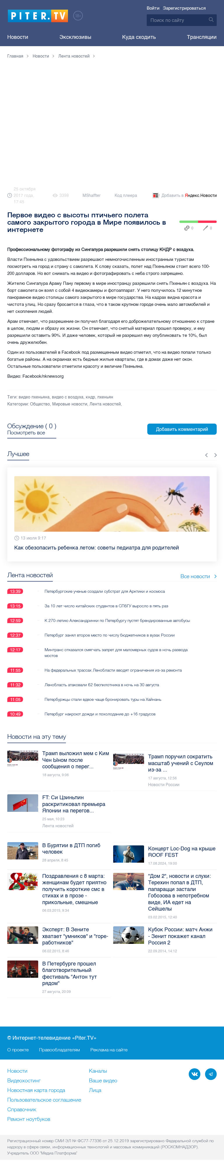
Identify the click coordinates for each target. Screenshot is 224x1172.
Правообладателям (59, 1049)
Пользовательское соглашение (44, 1100)
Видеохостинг (24, 1081)
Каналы (98, 1071)
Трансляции (202, 37)
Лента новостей (105, 404)
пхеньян (105, 397)
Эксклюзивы (75, 37)
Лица (95, 1090)
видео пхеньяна (34, 397)
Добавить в (189, 195)
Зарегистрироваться (184, 8)
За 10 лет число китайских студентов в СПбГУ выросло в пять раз (106, 605)
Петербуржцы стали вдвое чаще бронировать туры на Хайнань (103, 699)
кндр (90, 397)
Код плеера (126, 195)
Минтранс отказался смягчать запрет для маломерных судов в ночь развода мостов (116, 652)
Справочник (21, 1110)
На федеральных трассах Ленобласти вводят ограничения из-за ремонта (113, 670)
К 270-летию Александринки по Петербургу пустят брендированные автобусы (117, 620)
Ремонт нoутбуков (28, 1119)
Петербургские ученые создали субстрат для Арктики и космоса (105, 591)
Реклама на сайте (108, 1049)
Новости (17, 37)
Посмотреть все (26, 433)
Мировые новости (69, 404)
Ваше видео (103, 1081)
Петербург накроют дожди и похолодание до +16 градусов (100, 714)
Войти (153, 8)
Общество (40, 404)
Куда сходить (139, 37)
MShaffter (92, 195)
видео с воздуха (67, 397)
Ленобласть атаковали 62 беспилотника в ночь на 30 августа (102, 684)
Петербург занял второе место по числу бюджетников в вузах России (110, 635)
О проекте (18, 1049)
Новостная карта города (36, 1090)
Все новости (195, 576)
